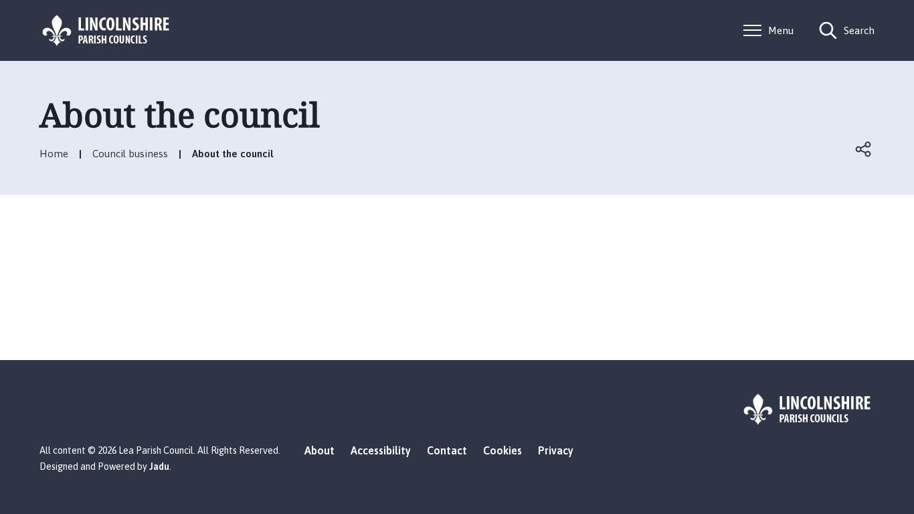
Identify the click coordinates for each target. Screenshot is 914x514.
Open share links (864, 149)
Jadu (159, 466)
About (319, 450)
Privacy (555, 450)
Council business (130, 153)
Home (53, 153)
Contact (447, 450)
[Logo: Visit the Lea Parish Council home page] (106, 30)
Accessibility (381, 450)
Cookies (502, 450)
